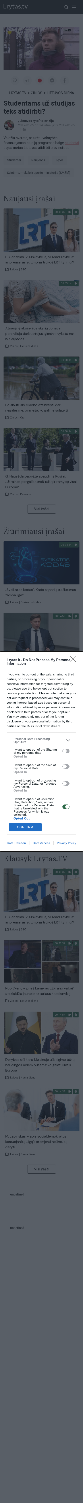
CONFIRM (25, 827)
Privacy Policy (66, 843)
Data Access (41, 843)
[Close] (74, 660)
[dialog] (41, 751)
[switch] (65, 751)
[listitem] (41, 740)
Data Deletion (16, 843)
